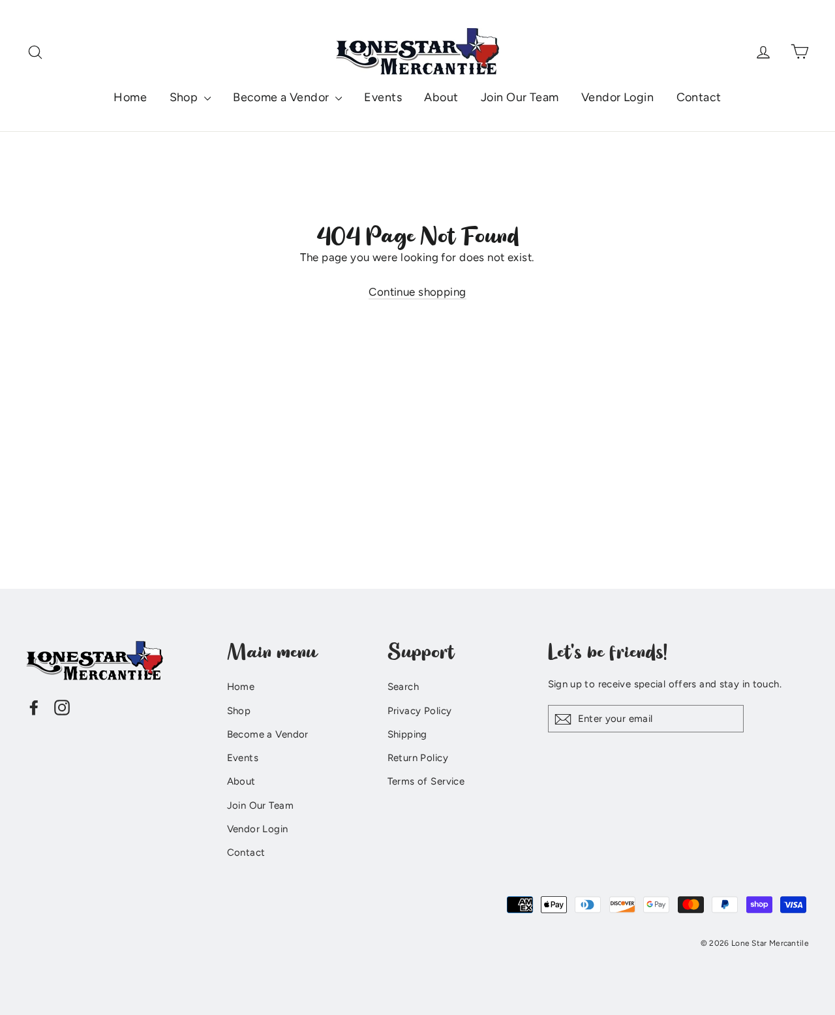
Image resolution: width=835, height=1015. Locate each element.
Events (383, 97)
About (441, 97)
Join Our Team (520, 97)
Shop (185, 97)
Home (130, 97)
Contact (698, 97)
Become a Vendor (282, 97)
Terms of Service (426, 781)
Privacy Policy (419, 711)
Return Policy (418, 758)
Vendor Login (617, 97)
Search (403, 687)
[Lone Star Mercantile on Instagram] (62, 706)
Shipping (407, 734)
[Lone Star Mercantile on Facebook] (34, 706)
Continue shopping (417, 291)
